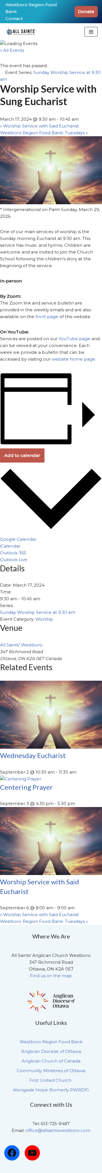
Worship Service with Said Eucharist (39, 126)
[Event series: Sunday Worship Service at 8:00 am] (78, 907)
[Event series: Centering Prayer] (78, 803)
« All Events (12, 50)
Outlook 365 (13, 552)
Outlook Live (13, 559)
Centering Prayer (26, 787)
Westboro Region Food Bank (31, 8)
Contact (14, 18)
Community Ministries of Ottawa (51, 1070)
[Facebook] (12, 1153)
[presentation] (51, 747)
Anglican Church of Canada (51, 1061)
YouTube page (74, 338)
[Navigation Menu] (91, 32)
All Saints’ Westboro (21, 645)
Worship (44, 619)
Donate (86, 11)
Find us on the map (51, 975)
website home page (73, 359)
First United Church (51, 1080)
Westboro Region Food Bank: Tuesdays (44, 132)
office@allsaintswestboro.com (58, 1130)
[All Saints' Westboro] (21, 31)
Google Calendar (18, 539)
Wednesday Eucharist (33, 755)
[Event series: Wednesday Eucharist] (80, 772)
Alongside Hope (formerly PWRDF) (51, 1090)
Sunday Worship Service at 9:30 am (37, 612)
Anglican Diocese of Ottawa (51, 1051)
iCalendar (10, 546)
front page (46, 316)
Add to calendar (22, 455)
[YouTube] (32, 1153)
